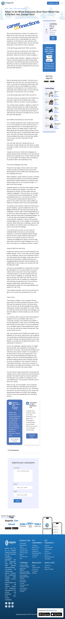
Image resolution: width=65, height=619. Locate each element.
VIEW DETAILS (56, 95)
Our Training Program (14, 440)
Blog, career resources (20, 8)
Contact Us (48, 565)
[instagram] (12, 603)
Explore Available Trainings (49, 58)
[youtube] (6, 606)
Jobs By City (23, 549)
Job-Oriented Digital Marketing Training (24, 577)
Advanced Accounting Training (23, 581)
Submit (18, 501)
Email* (15, 491)
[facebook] (9, 603)
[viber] (12, 606)
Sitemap (34, 573)
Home (6, 8)
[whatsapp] (9, 606)
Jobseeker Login (53, 3)
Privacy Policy (36, 567)
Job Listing (23, 543)
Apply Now (53, 38)
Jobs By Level (24, 551)
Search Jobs (35, 547)
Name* (16, 484)
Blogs (11, 8)
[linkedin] (6, 603)
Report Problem (49, 569)
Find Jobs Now (32, 436)
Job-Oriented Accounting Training (23, 590)
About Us (47, 567)
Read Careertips (36, 553)
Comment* (17, 468)
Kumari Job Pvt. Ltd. (21, 614)
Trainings (34, 545)
